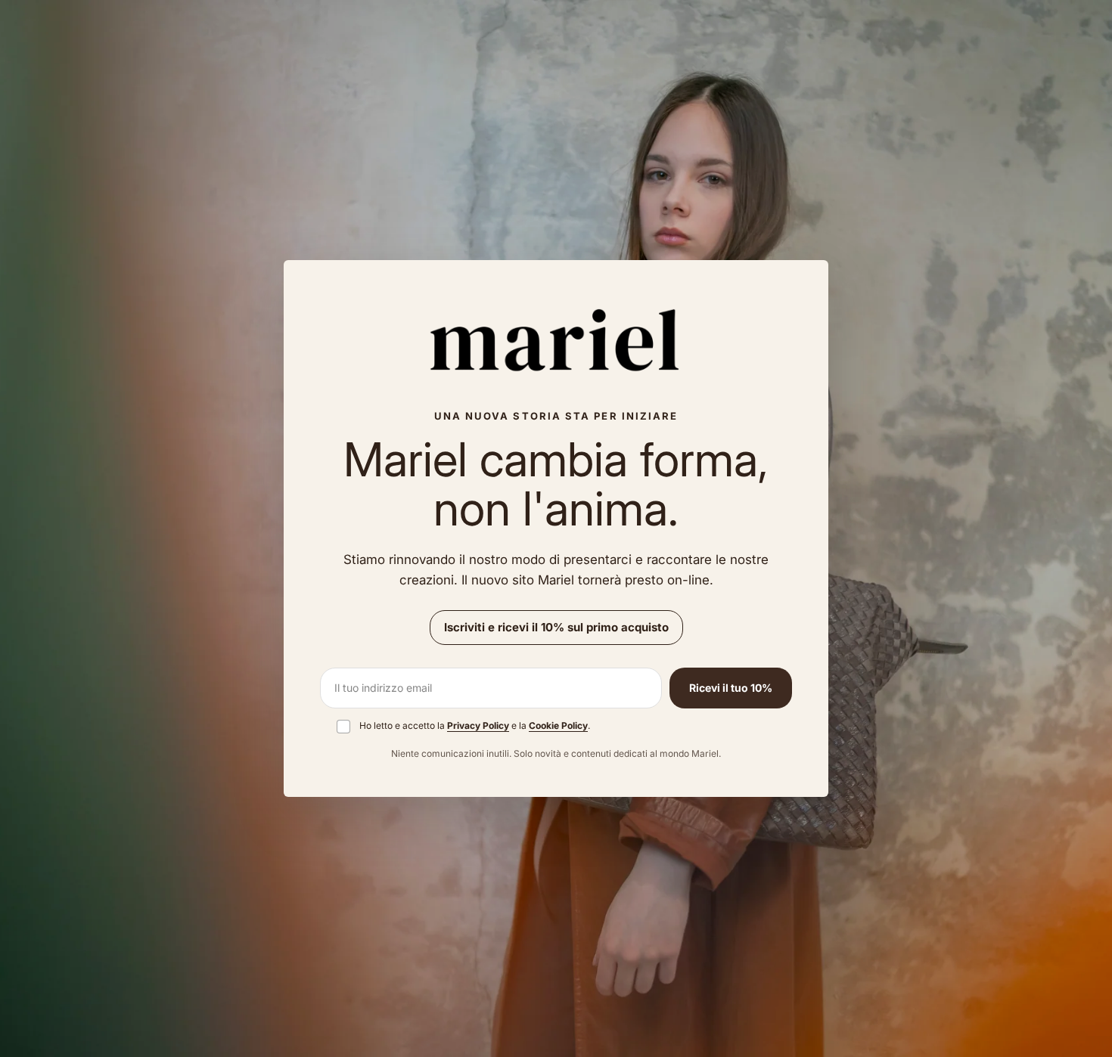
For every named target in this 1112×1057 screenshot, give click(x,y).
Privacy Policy (478, 725)
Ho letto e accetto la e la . (474, 725)
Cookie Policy (558, 725)
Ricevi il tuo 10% (730, 687)
